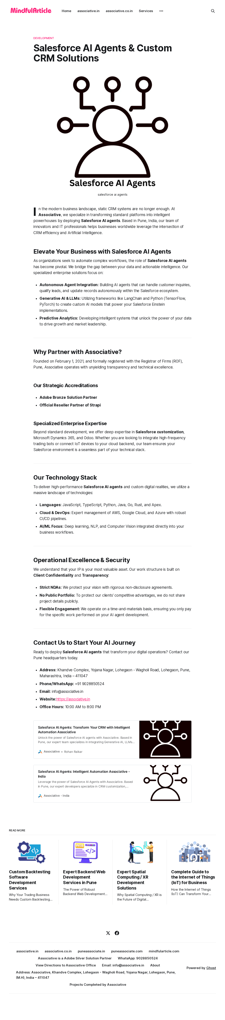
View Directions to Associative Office (66, 965)
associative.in (88, 11)
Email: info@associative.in (123, 965)
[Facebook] (117, 933)
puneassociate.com (127, 951)
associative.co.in (119, 11)
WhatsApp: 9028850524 (138, 958)
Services (146, 11)
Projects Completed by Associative (98, 984)
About (155, 965)
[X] (108, 933)
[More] (161, 10)
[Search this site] (212, 10)
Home (66, 11)
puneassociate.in (91, 951)
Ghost (211, 968)
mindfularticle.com (164, 951)
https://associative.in (73, 699)
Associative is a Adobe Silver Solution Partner (75, 958)
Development (43, 38)
